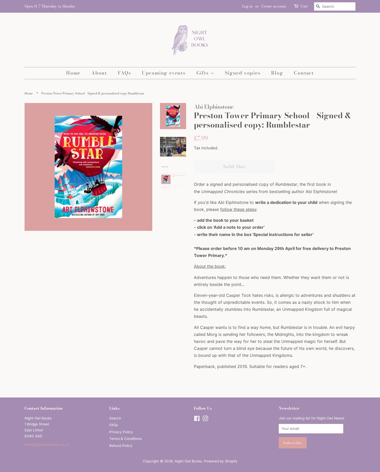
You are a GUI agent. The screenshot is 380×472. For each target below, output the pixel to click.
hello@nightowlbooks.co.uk (47, 445)
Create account (273, 6)
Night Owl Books (188, 461)
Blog (277, 72)
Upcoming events (164, 72)
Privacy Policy (121, 432)
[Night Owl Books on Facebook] (197, 419)
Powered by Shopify (221, 461)
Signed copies (242, 72)
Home (73, 72)
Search (115, 418)
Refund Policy (120, 446)
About (99, 72)
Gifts (203, 72)
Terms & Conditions (125, 439)
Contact (304, 72)
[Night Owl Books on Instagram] (205, 419)
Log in (247, 6)
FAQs (124, 72)
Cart (304, 6)
